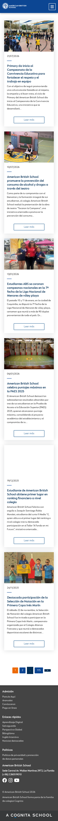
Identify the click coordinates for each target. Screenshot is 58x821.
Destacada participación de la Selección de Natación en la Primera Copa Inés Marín (27, 601)
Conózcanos (8, 704)
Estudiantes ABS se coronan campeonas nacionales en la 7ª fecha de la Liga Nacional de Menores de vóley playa (27, 290)
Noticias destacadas (13, 741)
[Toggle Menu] (52, 6)
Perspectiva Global (12, 730)
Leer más (29, 120)
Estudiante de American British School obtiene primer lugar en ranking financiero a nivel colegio (27, 496)
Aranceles (7, 700)
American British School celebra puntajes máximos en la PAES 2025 (26, 387)
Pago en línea (9, 708)
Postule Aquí (8, 697)
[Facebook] (4, 781)
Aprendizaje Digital (12, 722)
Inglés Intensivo (10, 737)
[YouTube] (16, 781)
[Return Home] (14, 6)
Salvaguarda (9, 726)
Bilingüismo (8, 733)
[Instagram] (11, 781)
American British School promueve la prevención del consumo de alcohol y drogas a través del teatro (27, 182)
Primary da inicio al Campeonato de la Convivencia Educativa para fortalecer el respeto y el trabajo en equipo (26, 73)
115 (39, 670)
